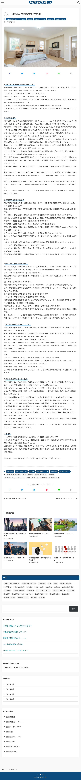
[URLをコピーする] (71, 73)
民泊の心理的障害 (27, 474)
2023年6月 (10, 699)
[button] (10, 73)
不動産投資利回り (19, 587)
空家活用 (42, 597)
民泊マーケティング (20, 19)
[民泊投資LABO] (40, 2)
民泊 (41, 587)
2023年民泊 (41, 584)
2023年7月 (10, 694)
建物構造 (29, 587)
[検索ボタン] (78, 2)
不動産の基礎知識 (65, 584)
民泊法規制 (50, 19)
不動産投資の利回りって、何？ (15, 632)
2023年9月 (10, 684)
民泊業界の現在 (55, 594)
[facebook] (38, 774)
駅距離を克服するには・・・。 (15, 638)
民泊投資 (30, 19)
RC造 (49, 584)
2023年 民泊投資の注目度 (13, 644)
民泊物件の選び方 (9, 597)
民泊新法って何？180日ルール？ (15, 650)
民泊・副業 (70, 591)
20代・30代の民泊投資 (13, 474)
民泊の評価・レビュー (43, 591)
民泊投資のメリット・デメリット (14, 478)
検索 (73, 609)
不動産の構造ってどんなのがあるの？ (17, 625)
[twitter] (40, 774)
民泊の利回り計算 (67, 587)
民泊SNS (57, 587)
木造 (36, 587)
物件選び (34, 597)
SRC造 (55, 584)
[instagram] (43, 774)
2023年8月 (10, 689)
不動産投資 (7, 587)
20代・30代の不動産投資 (11, 584)
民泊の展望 (7, 591)
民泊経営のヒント (60, 19)
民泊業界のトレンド (40, 19)
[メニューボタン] (2, 2)
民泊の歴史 (10, 19)
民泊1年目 (49, 587)
